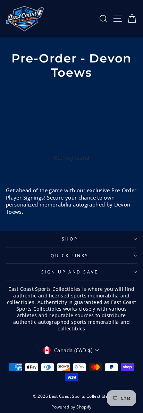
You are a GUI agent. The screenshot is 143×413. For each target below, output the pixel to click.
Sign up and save (70, 272)
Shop (70, 239)
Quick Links (70, 255)
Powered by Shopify (71, 407)
